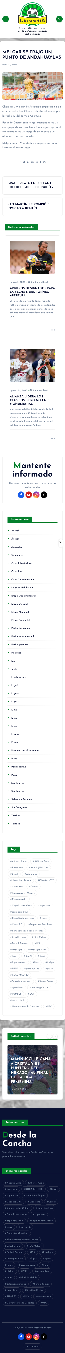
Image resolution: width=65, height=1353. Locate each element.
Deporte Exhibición (22, 588)
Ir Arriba (34, 1346)
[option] (33, 1069)
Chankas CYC (46, 880)
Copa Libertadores (21, 563)
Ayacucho (16, 547)
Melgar (51, 962)
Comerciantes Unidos (23, 893)
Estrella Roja (19, 937)
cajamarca (31, 874)
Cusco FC (17, 924)
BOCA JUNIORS (39, 867)
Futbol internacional (22, 636)
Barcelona (17, 867)
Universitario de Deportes (26, 1006)
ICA (38, 943)
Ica (12, 661)
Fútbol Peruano (20, 943)
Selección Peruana (21, 799)
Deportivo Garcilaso (41, 924)
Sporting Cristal (40, 987)
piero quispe (32, 969)
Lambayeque (18, 677)
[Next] (55, 1036)
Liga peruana (19, 962)
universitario (19, 1000)
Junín (14, 669)
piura (50, 969)
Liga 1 (14, 685)
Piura (14, 759)
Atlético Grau (41, 861)
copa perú (45, 905)
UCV (32, 994)
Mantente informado (32, 470)
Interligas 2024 (38, 950)
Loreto (15, 734)
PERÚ (15, 969)
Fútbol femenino (20, 628)
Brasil (15, 874)
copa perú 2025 (20, 912)
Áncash (15, 531)
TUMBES (17, 994)
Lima (14, 710)
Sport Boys (18, 987)
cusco (45, 918)
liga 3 (43, 956)
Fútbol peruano (19, 645)
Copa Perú (17, 571)
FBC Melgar (40, 937)
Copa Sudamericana (22, 579)
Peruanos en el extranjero (25, 750)
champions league (21, 880)
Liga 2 (15, 693)
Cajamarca (17, 555)
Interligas (17, 950)
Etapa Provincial (20, 620)
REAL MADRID (20, 975)
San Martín (17, 783)
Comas (34, 886)
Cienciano (17, 886)
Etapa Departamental (23, 596)
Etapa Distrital (19, 604)
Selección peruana (21, 981)
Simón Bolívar (46, 981)
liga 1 (15, 956)
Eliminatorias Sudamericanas (28, 931)
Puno (14, 775)
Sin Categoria (19, 807)
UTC (49, 1006)
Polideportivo (18, 767)
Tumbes (15, 815)
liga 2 (29, 956)
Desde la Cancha (19, 1140)
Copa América (19, 899)
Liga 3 (14, 702)
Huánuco (16, 653)
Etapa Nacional (20, 612)
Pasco (14, 742)
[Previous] (49, 1036)
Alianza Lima (19, 861)
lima (36, 962)
